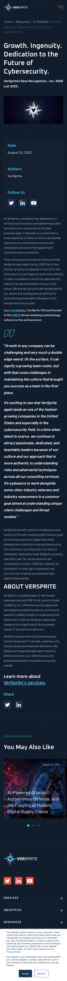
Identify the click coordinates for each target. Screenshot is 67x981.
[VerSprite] (16, 8)
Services (11, 897)
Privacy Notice (13, 951)
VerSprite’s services (24, 683)
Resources (12, 922)
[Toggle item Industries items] (61, 910)
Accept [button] (25, 973)
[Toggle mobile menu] (60, 7)
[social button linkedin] (22, 203)
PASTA (16, 315)
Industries (13, 910)
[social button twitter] (11, 203)
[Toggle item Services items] (61, 898)
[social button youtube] (33, 203)
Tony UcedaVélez (15, 310)
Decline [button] (41, 973)
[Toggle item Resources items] (61, 922)
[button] (28, 825)
